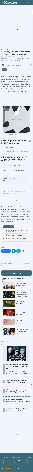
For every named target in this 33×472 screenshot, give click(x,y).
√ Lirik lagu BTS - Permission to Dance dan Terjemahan (22, 285)
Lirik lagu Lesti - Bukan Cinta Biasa (15, 238)
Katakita (8, 468)
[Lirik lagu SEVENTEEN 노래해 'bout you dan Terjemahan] (16, 119)
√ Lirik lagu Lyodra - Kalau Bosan (21, 302)
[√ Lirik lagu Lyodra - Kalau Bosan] (9, 303)
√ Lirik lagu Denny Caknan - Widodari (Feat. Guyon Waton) (22, 294)
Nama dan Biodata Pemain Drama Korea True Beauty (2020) (16, 410)
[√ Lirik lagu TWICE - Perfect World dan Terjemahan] (9, 312)
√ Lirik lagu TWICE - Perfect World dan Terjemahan (21, 312)
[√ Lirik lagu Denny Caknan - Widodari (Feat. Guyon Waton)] (9, 294)
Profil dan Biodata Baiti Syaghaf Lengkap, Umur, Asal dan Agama (16, 381)
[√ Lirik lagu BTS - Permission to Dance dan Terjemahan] (9, 285)
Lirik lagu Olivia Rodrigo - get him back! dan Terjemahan (17, 231)
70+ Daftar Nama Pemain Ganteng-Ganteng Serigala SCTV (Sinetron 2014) (17, 366)
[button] (27, 2)
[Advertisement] (16, 28)
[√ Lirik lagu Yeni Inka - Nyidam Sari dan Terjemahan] (9, 331)
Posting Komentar (16, 273)
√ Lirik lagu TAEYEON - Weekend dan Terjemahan (19, 322)
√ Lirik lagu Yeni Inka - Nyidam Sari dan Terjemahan (22, 331)
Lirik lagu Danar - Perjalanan (13, 235)
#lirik (4, 69)
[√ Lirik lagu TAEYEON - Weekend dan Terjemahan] (9, 322)
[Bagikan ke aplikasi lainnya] (23, 251)
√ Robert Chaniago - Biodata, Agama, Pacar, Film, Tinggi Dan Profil (17, 391)
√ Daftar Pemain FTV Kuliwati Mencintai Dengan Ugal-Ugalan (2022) (18, 400)
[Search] (30, 2)
